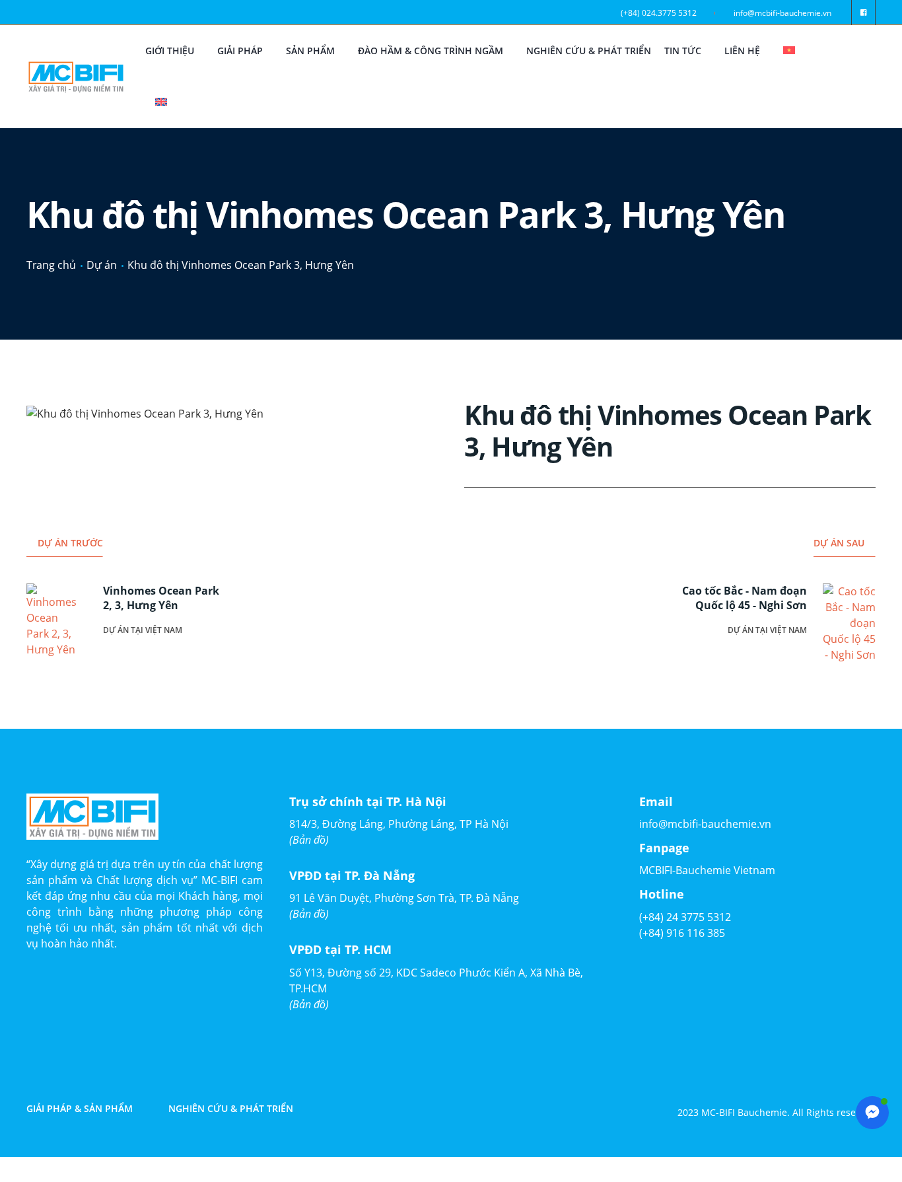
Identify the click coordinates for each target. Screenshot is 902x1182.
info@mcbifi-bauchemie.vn (782, 12)
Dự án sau (839, 542)
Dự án (102, 265)
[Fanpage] (863, 12)
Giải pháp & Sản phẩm (79, 1108)
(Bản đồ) (309, 839)
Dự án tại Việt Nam (142, 630)
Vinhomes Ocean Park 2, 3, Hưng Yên (161, 597)
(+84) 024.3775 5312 (659, 12)
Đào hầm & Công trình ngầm (430, 50)
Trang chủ (51, 265)
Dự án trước (70, 542)
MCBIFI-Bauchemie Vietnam (707, 870)
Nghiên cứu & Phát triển (588, 50)
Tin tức (682, 50)
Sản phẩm (310, 50)
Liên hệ (742, 50)
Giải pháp (240, 50)
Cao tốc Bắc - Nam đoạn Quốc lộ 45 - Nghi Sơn (744, 597)
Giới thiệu (169, 50)
